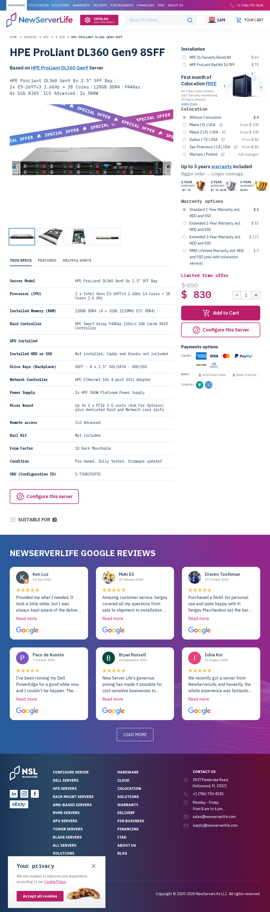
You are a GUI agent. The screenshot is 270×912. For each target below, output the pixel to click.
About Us (175, 5)
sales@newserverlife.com (214, 816)
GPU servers (65, 821)
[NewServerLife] (23, 773)
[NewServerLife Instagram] (24, 794)
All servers (64, 845)
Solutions (61, 5)
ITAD (161, 5)
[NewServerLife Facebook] (35, 794)
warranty (221, 166)
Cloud (123, 780)
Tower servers (68, 829)
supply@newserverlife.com (215, 825)
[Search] (189, 20)
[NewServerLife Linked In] (14, 794)
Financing (145, 5)
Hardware (16, 5)
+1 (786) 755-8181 (250, 5)
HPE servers (65, 788)
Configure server (71, 772)
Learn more (189, 104)
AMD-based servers (72, 804)
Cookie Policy (55, 881)
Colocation (38, 5)
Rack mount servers (73, 796)
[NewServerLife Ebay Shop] (19, 804)
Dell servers (66, 780)
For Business (122, 5)
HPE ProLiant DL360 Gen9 (59, 68)
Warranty (81, 5)
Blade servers (67, 837)
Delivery (100, 5)
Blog (122, 853)
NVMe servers (66, 812)
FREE (211, 84)
